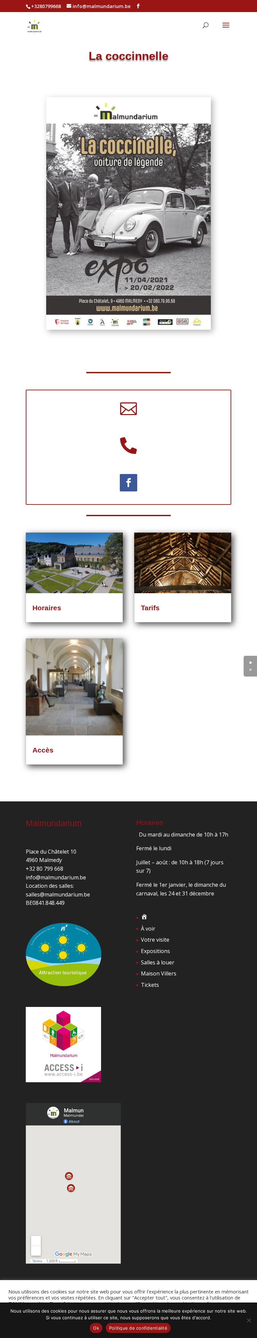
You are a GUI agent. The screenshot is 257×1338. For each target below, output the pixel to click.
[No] (248, 1320)
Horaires (46, 608)
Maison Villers (158, 973)
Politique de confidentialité (138, 1328)
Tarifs (150, 608)
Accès (43, 750)
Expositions (155, 951)
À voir (148, 928)
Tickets (150, 985)
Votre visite (155, 939)
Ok (96, 1328)
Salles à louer (157, 962)
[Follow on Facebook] (128, 482)
